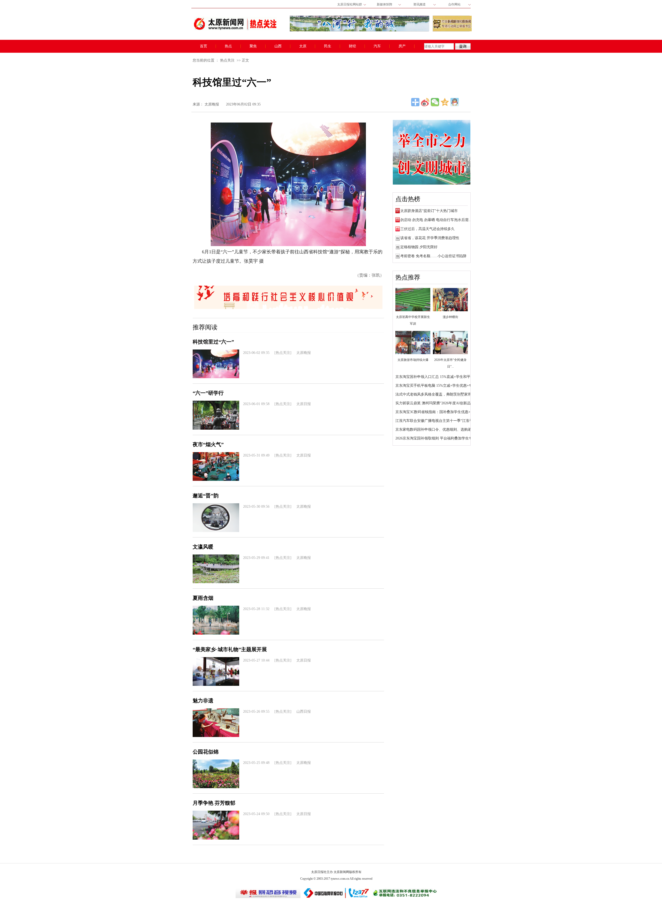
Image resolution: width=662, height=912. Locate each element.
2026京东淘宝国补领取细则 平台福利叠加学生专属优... (439, 438)
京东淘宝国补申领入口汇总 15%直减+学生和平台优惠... (439, 377)
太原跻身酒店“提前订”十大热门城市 (429, 211)
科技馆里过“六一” (213, 342)
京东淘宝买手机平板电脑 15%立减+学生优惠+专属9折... (440, 385)
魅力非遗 (203, 700)
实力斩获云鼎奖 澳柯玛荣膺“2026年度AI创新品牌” (435, 403)
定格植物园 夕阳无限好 (419, 247)
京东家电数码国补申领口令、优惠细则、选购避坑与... (438, 429)
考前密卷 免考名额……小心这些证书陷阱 (433, 256)
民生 (327, 46)
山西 (278, 46)
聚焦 (253, 46)
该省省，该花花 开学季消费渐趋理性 (429, 238)
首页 (203, 46)
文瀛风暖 (203, 547)
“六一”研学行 (208, 393)
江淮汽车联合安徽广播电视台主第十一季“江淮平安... (437, 421)
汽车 (377, 46)
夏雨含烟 (203, 598)
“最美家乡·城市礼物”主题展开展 (230, 649)
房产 (402, 46)
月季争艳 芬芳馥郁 (214, 803)
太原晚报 (212, 104)
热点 (228, 46)
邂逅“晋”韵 (206, 495)
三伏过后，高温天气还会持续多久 (427, 229)
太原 (302, 46)
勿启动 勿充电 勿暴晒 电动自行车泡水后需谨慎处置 (441, 220)
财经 (352, 46)
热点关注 (227, 60)
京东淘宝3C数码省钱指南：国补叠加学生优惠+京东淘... (439, 412)
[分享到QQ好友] (454, 102)
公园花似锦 (206, 752)
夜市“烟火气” (208, 444)
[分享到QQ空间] (445, 102)
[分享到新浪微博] (425, 102)
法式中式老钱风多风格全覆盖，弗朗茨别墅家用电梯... (438, 394)
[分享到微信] (435, 102)
